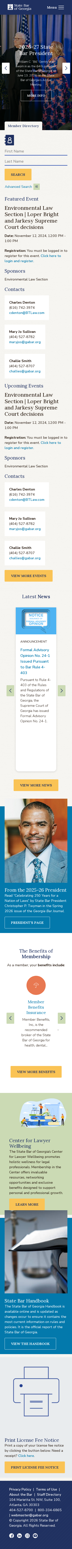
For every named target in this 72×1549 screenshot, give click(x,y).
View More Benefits (36, 1072)
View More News (36, 785)
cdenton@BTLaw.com (26, 312)
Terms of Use (46, 1489)
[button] (6, 68)
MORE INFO (36, 95)
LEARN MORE (27, 1204)
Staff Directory (49, 1494)
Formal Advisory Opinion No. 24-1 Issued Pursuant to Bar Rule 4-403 (35, 661)
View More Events (28, 576)
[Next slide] (61, 1018)
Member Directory (23, 126)
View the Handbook (30, 1343)
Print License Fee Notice (35, 1467)
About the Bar (20, 1494)
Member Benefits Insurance (36, 1007)
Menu (52, 7)
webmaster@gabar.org (29, 1515)
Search (18, 174)
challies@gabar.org (25, 371)
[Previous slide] (10, 1018)
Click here (26, 1455)
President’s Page (27, 922)
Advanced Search (18, 186)
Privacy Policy (20, 1489)
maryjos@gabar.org (25, 342)
